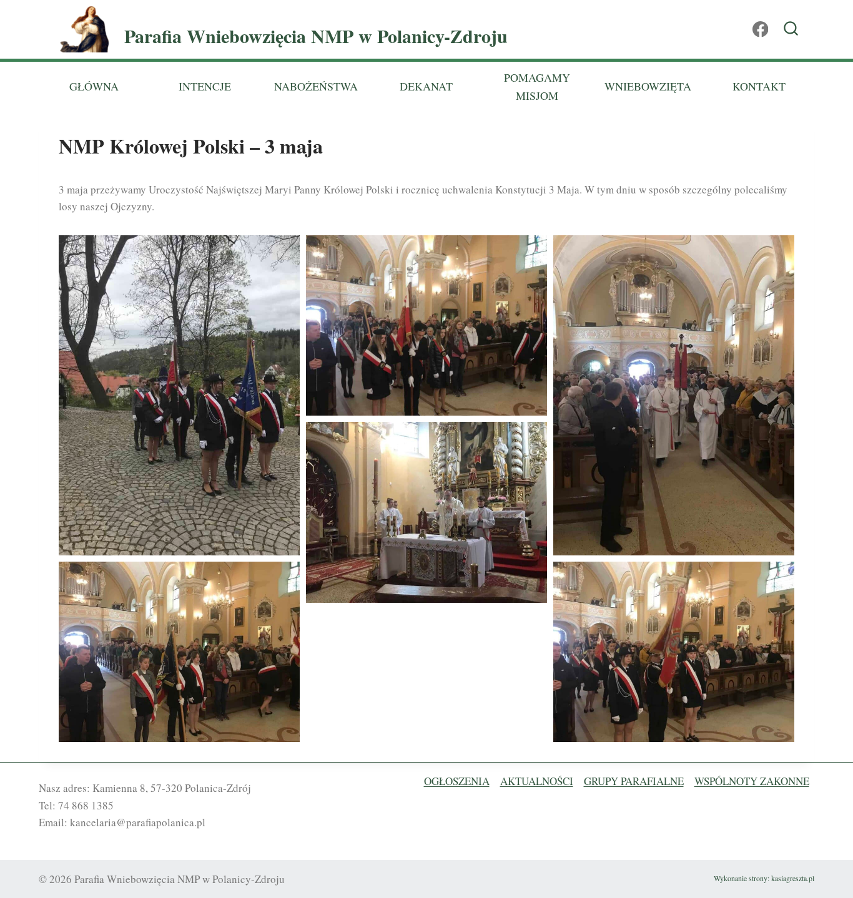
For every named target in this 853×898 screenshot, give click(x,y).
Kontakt (759, 86)
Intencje (205, 86)
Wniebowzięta (647, 86)
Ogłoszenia (457, 781)
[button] (179, 395)
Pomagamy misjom (537, 86)
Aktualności (536, 781)
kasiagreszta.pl (792, 878)
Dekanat (426, 86)
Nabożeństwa (316, 86)
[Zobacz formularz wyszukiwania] (790, 29)
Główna (94, 86)
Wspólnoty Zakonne (751, 781)
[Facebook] (760, 30)
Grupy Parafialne (634, 781)
